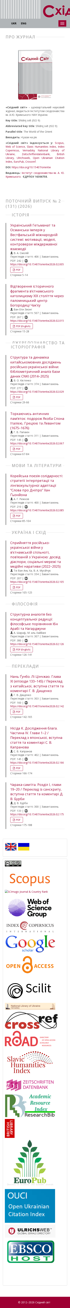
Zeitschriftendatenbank (36, 154)
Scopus (59, 143)
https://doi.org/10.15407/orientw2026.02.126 (37, 644)
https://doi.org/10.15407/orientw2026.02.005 (37, 264)
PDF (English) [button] (22, 326)
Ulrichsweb (23, 158)
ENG (23, 23)
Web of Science (15, 146)
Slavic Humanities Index (41, 146)
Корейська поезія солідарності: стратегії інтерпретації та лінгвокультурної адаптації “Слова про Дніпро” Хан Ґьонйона (36, 485)
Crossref (30, 161)
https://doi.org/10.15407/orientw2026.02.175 (37, 814)
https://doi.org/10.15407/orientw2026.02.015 (37, 320)
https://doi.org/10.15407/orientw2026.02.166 (37, 762)
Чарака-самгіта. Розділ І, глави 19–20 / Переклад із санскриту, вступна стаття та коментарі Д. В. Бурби (36, 791)
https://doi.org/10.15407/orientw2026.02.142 (37, 706)
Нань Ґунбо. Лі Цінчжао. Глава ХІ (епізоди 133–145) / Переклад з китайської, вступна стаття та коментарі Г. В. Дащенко (37, 683)
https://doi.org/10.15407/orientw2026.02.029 (37, 391)
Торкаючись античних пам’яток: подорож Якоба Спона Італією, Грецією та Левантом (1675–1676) (37, 420)
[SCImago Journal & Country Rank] (26, 891)
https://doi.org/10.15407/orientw (31, 167)
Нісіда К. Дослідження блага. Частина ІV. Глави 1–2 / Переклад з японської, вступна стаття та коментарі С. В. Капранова (36, 737)
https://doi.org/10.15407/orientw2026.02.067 (37, 443)
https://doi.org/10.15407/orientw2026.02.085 (37, 510)
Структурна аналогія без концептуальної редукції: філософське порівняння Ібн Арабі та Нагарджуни (34, 621)
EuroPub (19, 161)
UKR (13, 23)
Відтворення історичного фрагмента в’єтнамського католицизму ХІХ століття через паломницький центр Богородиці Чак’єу (37, 295)
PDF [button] (17, 269)
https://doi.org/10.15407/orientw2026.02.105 (37, 582)
